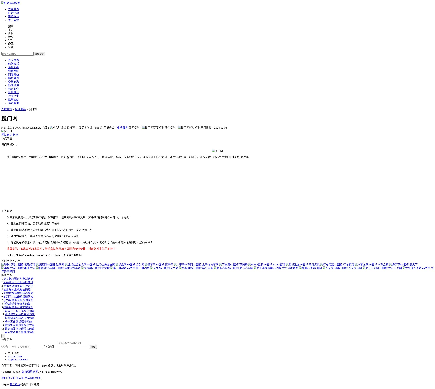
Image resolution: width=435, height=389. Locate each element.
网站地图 (35, 378)
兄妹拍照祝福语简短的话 (20, 328)
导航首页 (6, 109)
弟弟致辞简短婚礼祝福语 (18, 285)
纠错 (15, 134)
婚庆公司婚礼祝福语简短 (20, 310)
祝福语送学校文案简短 (17, 303)
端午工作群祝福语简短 (18, 321)
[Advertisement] (103, 185)
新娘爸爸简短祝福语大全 (20, 325)
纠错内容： (50, 346)
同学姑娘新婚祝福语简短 (18, 293)
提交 (93, 346)
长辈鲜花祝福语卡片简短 (20, 317)
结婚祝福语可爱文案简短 (18, 307)
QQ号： (6, 346)
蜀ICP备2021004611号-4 (15, 378)
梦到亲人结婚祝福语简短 (18, 296)
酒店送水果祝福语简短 (17, 289)
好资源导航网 (30, 371)
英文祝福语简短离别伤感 (18, 278)
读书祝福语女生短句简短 (18, 300)
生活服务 (20, 109)
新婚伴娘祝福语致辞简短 (20, 314)
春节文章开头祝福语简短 (20, 332)
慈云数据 (15, 384)
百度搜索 (39, 53)
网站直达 (7, 134)
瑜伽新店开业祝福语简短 (18, 282)
